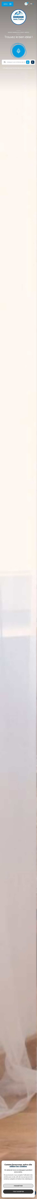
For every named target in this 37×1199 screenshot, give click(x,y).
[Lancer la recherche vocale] (18, 50)
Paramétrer (18, 1186)
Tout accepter (18, 1191)
